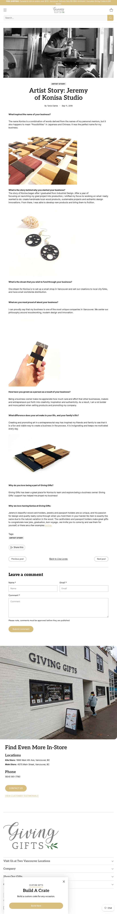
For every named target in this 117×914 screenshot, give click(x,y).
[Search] (110, 18)
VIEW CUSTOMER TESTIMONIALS (21, 795)
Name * (12, 582)
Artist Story (58, 84)
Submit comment (21, 629)
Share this (18, 547)
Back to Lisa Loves (58, 559)
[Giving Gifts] (59, 10)
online (48, 525)
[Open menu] (5, 10)
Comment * (14, 595)
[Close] (63, 881)
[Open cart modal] (111, 10)
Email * (63, 582)
